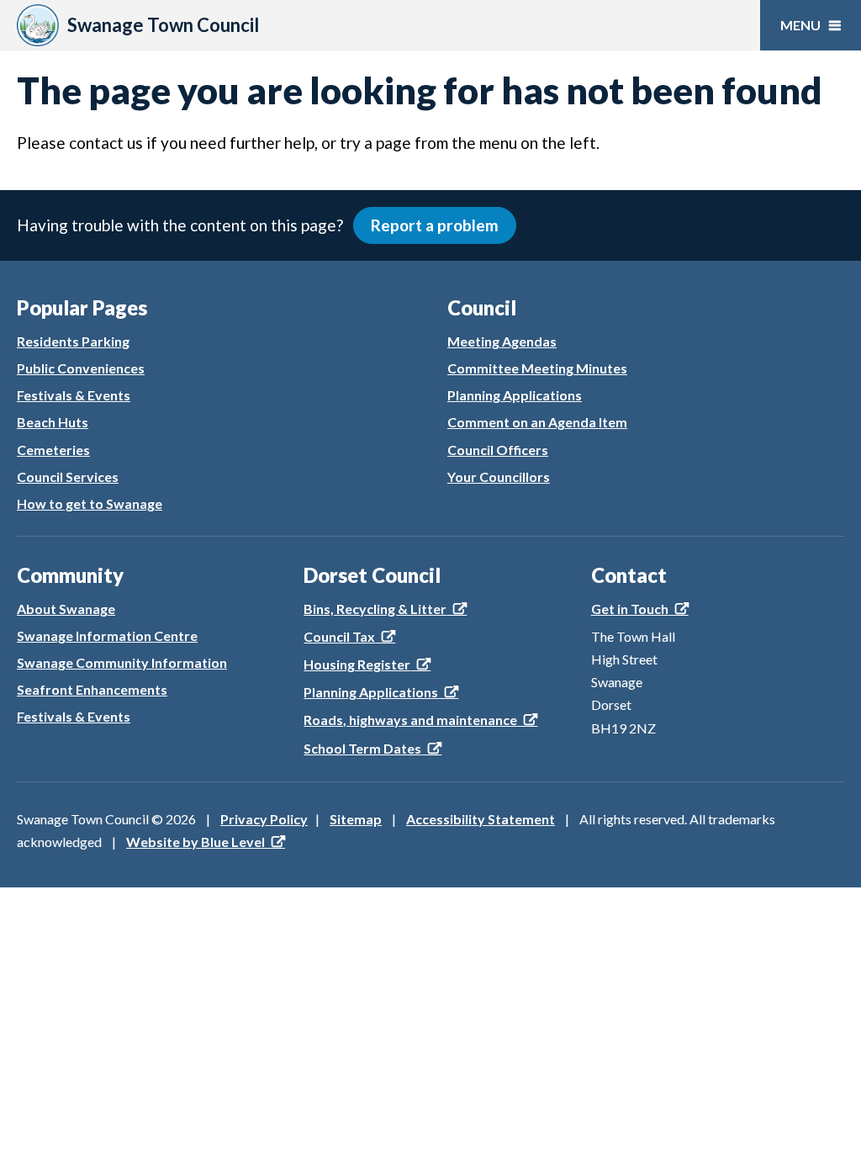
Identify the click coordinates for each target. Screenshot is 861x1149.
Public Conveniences (81, 368)
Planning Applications (514, 395)
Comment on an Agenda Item (537, 422)
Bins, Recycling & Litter (375, 609)
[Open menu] (810, 25)
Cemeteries (53, 450)
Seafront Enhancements (92, 689)
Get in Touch (629, 609)
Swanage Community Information (122, 662)
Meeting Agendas (502, 341)
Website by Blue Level (195, 842)
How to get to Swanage (89, 503)
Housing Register (357, 664)
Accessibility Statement (480, 819)
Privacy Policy (264, 819)
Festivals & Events (73, 395)
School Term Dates (362, 748)
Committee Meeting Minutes (537, 368)
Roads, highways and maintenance (410, 720)
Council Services (68, 476)
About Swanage (66, 609)
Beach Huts (52, 422)
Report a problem (435, 225)
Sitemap (356, 819)
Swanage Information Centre (107, 635)
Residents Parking (73, 341)
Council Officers (497, 450)
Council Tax (339, 636)
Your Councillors (498, 476)
